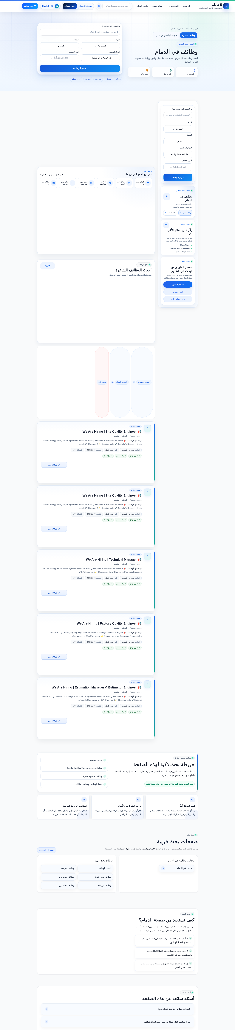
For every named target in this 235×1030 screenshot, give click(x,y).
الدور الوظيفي (74, 52)
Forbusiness (136, 436)
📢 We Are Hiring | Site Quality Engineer (112, 431)
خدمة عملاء (76, 79)
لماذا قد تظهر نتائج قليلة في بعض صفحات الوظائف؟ (167, 1022)
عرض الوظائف (79, 68)
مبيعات (108, 79)
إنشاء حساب (69, 6)
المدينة (76, 40)
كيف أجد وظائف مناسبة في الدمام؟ (174, 1009)
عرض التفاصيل (54, 465)
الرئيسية (195, 28)
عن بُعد (118, 79)
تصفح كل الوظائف (46, 850)
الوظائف (187, 28)
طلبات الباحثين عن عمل (166, 35)
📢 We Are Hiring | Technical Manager (114, 559)
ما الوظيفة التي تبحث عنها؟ (110, 26)
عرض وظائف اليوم (177, 299)
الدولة (118, 40)
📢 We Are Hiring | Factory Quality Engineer (109, 623)
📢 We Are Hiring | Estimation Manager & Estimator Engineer (97, 687)
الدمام (173, 28)
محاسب (98, 79)
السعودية (180, 28)
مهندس (88, 79)
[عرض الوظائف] (99, 6)
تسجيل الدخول (85, 6)
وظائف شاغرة (188, 35)
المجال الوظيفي (114, 52)
